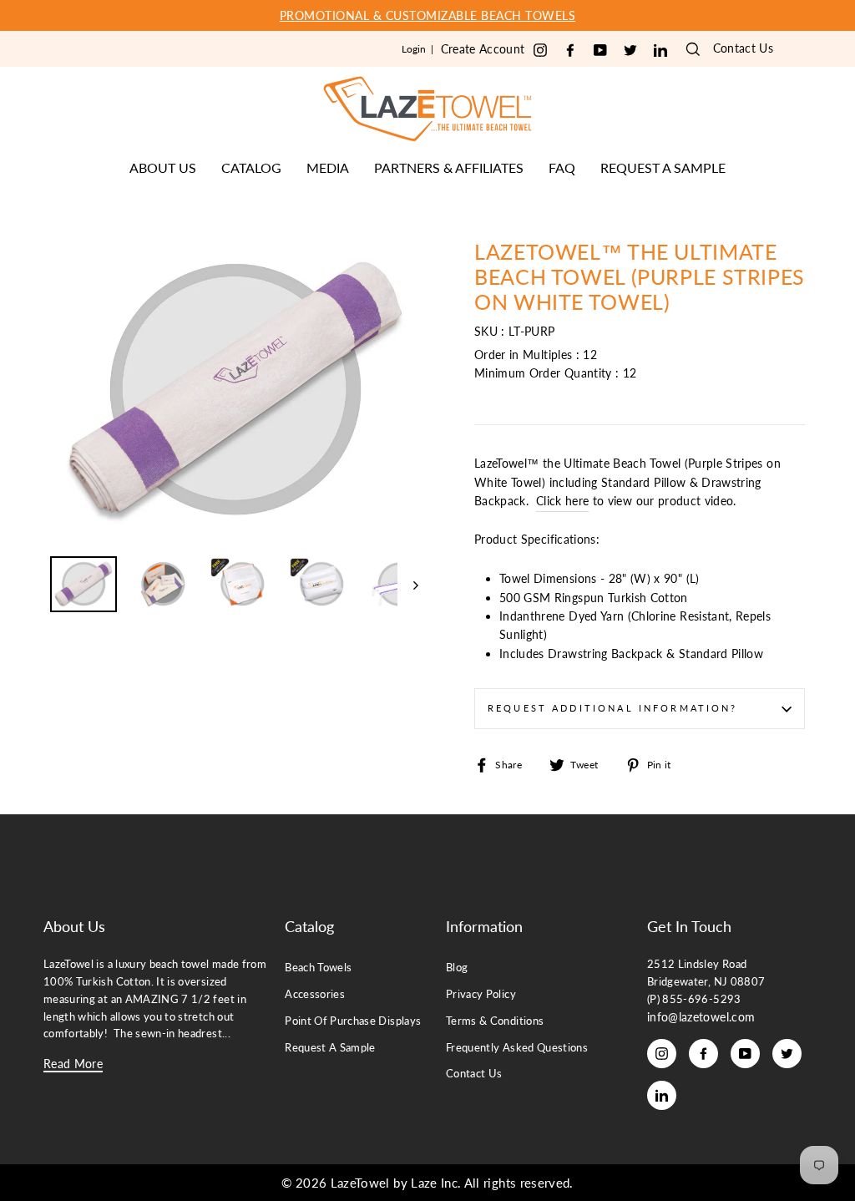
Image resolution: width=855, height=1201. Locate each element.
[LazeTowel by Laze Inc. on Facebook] (570, 50)
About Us (162, 167)
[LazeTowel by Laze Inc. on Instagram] (540, 50)
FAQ (562, 167)
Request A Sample (330, 1047)
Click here (562, 501)
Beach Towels (318, 967)
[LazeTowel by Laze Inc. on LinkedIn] (660, 50)
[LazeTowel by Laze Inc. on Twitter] (630, 50)
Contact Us (743, 48)
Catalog (251, 167)
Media (327, 167)
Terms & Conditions (495, 1020)
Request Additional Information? (613, 708)
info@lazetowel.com (701, 1017)
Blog (457, 967)
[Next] (407, 584)
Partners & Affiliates (449, 167)
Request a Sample (663, 167)
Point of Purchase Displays (353, 1020)
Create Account (482, 49)
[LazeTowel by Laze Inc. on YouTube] (600, 50)
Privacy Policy (481, 994)
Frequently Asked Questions (517, 1047)
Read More (73, 1064)
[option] (427, 16)
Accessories (315, 994)
